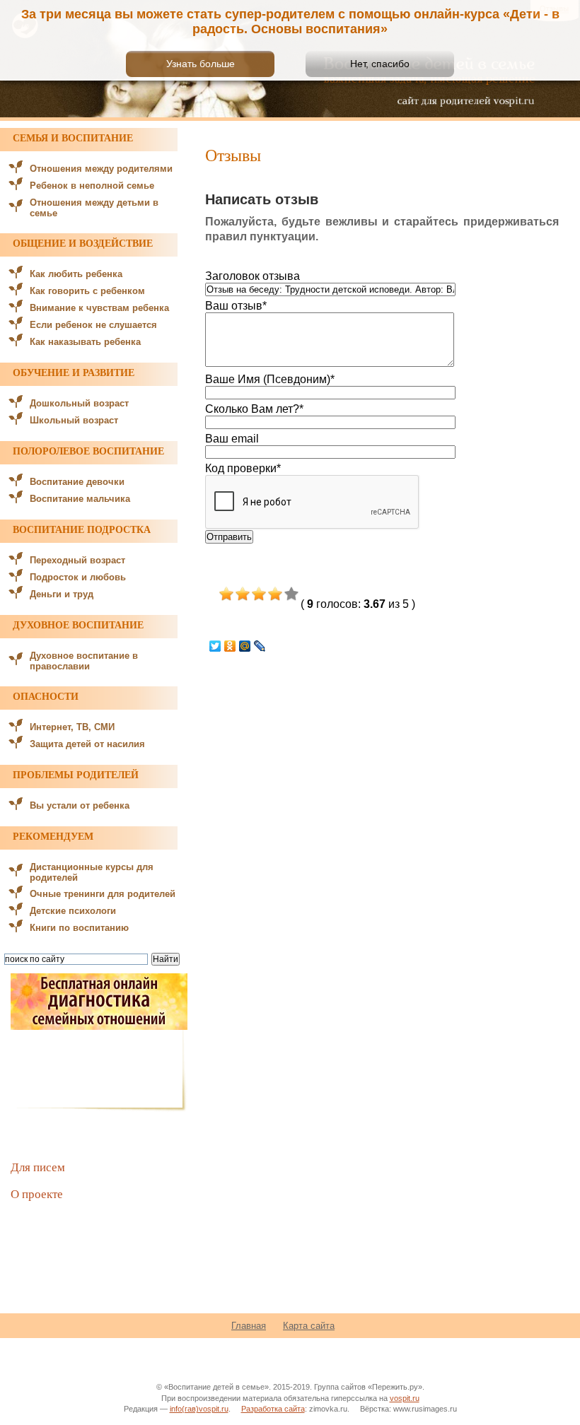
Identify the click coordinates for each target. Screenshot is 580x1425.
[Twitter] (215, 646)
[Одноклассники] (230, 646)
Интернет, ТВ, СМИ (72, 727)
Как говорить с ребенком (87, 291)
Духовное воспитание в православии (84, 661)
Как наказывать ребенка (85, 341)
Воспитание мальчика (80, 498)
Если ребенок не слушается (93, 324)
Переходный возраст (77, 560)
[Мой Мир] (245, 646)
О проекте (37, 1193)
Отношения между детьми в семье (94, 207)
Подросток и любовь (78, 577)
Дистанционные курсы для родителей (91, 872)
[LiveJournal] (260, 646)
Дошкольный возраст (79, 403)
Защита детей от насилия (87, 744)
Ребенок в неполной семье (92, 185)
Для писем (38, 1167)
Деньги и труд (61, 594)
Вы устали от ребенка (79, 805)
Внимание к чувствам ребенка (99, 308)
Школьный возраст (74, 420)
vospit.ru (404, 1398)
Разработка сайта (273, 1409)
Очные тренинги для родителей (102, 894)
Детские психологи (73, 910)
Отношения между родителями (101, 168)
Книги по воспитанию (79, 927)
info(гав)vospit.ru (199, 1409)
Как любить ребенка (76, 274)
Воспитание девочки (77, 481)
